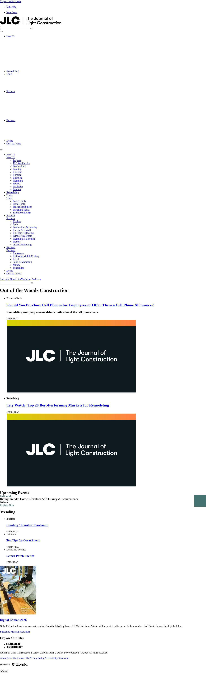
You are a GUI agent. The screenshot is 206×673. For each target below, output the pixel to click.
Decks (9, 140)
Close (4, 671)
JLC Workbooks (21, 42)
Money (16, 135)
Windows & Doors (22, 108)
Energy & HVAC (22, 103)
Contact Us (23, 658)
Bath (15, 97)
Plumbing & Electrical (24, 111)
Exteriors (17, 50)
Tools (9, 74)
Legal (16, 129)
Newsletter (11, 12)
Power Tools (19, 76)
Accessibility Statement (56, 658)
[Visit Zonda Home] (14, 665)
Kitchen (17, 94)
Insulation (18, 65)
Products (10, 91)
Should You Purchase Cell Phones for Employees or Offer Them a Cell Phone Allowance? (80, 305)
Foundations (19, 45)
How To (10, 36)
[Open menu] (1, 31)
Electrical (17, 56)
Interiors (17, 68)
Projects (17, 39)
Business (10, 120)
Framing (17, 47)
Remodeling (12, 71)
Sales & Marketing (22, 132)
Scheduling (18, 137)
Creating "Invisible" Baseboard (27, 525)
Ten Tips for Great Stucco (23, 540)
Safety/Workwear (22, 88)
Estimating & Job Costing (26, 126)
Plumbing (18, 59)
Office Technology (22, 117)
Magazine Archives (31, 279)
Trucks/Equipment (22, 82)
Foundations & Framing (25, 100)
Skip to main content (10, 1)
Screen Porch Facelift (20, 556)
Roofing (17, 53)
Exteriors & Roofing (23, 105)
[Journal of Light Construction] (30, 24)
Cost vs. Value (13, 143)
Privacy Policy (36, 658)
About (3, 658)
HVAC (16, 62)
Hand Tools (19, 79)
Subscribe (11, 6)
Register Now (7, 505)
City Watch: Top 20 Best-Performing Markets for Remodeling (57, 405)
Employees (18, 123)
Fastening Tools (21, 85)
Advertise (12, 658)
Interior (16, 114)
